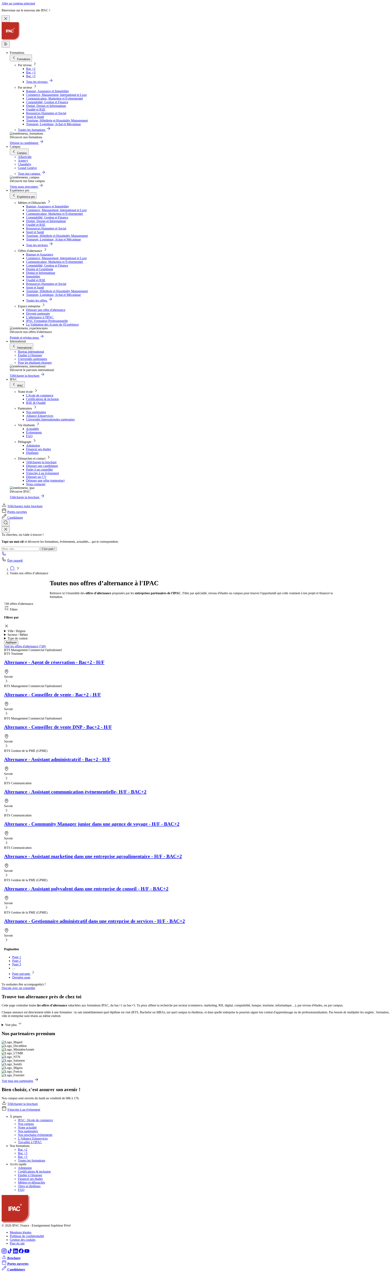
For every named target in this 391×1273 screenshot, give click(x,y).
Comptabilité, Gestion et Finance (47, 102)
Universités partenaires (32, 359)
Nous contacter (35, 484)
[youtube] (26, 1252)
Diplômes (32, 453)
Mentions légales (20, 1232)
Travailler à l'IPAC (30, 1142)
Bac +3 (30, 72)
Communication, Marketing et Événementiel (54, 98)
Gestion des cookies (22, 1239)
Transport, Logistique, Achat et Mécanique (53, 124)
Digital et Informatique (40, 273)
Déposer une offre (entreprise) (45, 480)
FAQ (29, 436)
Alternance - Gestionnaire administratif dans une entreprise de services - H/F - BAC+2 (94, 921)
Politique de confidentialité (27, 1236)
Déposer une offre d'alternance (45, 310)
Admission (33, 445)
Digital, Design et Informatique (46, 106)
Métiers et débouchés (31, 1182)
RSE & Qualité (36, 402)
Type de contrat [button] (17, 638)
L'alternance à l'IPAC (40, 317)
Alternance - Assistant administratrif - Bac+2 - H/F (57, 759)
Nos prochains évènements (35, 1135)
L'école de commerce (39, 395)
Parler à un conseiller (39, 469)
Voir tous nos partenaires (17, 1081)
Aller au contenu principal (18, 3)
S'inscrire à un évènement (42, 473)
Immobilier (33, 276)
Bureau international (31, 351)
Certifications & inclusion (42, 399)
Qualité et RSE (35, 109)
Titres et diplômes (29, 1186)
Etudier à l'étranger (30, 1175)
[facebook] (21, 1252)
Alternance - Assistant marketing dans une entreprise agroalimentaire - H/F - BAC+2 (93, 856)
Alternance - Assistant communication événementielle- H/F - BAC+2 (75, 791)
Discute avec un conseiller (18, 988)
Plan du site (17, 1243)
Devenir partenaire (38, 313)
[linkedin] (16, 1252)
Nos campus (26, 1124)
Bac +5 (30, 76)
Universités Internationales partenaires (50, 419)
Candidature (15, 517)
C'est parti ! (48, 548)
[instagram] (4, 1252)
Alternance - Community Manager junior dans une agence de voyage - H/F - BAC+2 (91, 824)
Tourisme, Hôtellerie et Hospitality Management (57, 120)
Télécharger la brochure (41, 462)
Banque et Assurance (39, 254)
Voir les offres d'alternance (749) (25, 646)
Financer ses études (38, 449)
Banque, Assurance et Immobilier (47, 91)
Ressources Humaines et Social (46, 113)
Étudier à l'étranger (30, 355)
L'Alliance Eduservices (33, 1138)
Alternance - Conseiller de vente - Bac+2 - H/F (52, 694)
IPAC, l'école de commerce (35, 1120)
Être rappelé (15, 560)
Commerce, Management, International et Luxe (56, 95)
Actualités (32, 429)
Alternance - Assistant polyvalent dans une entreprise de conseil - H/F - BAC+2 (86, 888)
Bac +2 (30, 68)
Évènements (34, 432)
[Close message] (6, 18)
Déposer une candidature (42, 466)
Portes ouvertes (17, 512)
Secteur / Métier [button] (18, 634)
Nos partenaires (36, 412)
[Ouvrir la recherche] (6, 523)
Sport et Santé (35, 117)
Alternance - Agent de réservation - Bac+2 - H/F (54, 662)
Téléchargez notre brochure (25, 506)
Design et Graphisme (39, 269)
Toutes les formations (31, 1160)
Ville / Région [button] (16, 631)
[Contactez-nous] (4, 555)
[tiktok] (10, 1252)
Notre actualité (27, 1127)
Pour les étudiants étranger (35, 362)
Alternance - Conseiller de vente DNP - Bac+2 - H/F (58, 727)
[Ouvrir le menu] (6, 44)
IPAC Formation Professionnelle (47, 321)
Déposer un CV (36, 477)
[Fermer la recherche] (6, 529)
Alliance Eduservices (39, 415)
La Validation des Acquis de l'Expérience (52, 324)
